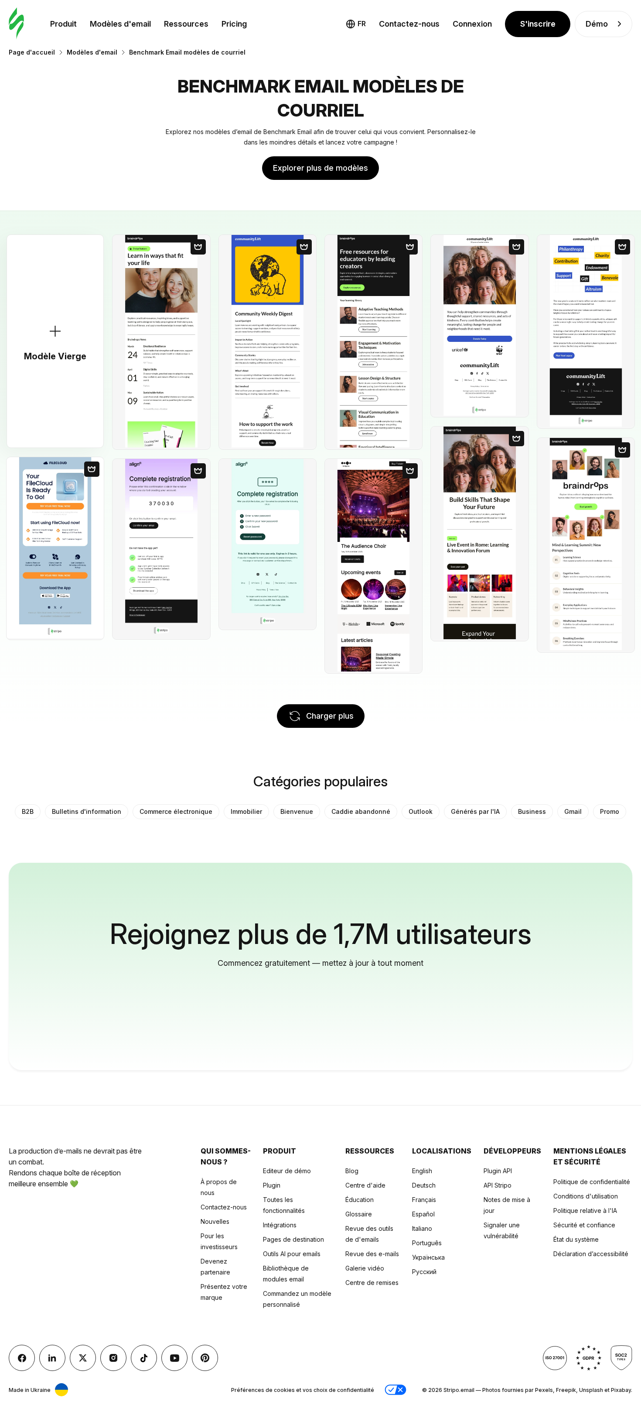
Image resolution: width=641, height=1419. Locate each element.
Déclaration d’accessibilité (590, 1253)
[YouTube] (174, 1358)
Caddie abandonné (360, 811)
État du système (576, 1239)
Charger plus (330, 715)
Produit (63, 23)
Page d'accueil (32, 52)
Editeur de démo (287, 1170)
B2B (28, 811)
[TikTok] (144, 1358)
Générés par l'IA (475, 811)
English (422, 1170)
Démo (597, 23)
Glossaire (358, 1214)
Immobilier (246, 811)
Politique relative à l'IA (585, 1210)
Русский (424, 1271)
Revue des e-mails (372, 1253)
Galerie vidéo (364, 1268)
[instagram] (113, 1358)
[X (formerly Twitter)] (83, 1358)
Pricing (234, 23)
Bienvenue (296, 811)
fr (362, 23)
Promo (609, 811)
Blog (351, 1170)
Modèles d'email (120, 23)
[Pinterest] (205, 1358)
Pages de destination (293, 1239)
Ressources (186, 23)
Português (427, 1243)
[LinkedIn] (52, 1358)
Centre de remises (372, 1282)
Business (532, 811)
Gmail (573, 811)
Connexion (472, 23)
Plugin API (498, 1170)
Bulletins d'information (86, 811)
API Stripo (497, 1185)
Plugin (271, 1185)
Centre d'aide (365, 1185)
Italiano (422, 1228)
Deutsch (424, 1185)
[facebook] (22, 1358)
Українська (428, 1257)
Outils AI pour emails (291, 1253)
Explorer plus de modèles (320, 167)
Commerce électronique (176, 811)
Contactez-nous (409, 23)
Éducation (359, 1199)
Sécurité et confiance (584, 1225)
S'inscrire (538, 23)
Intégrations (280, 1225)
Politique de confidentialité (591, 1181)
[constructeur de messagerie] (16, 23)
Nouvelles (215, 1221)
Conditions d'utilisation (585, 1196)
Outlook (421, 811)
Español (423, 1214)
